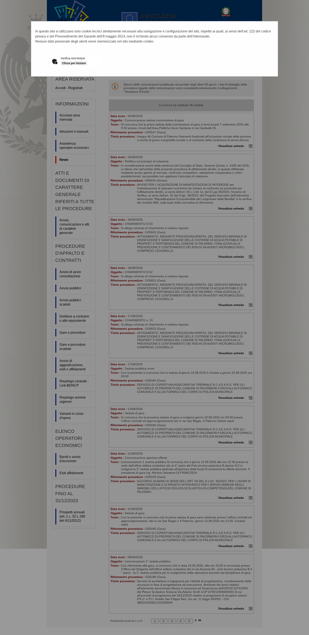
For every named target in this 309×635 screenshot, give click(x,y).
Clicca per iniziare (74, 63)
